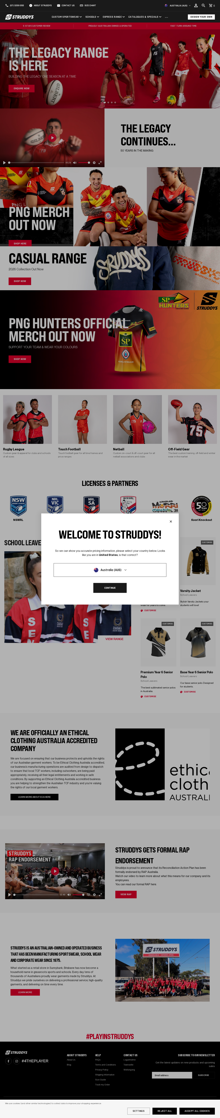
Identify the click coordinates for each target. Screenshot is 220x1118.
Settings (139, 1111)
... (166, 16)
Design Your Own (201, 17)
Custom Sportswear (65, 16)
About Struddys (43, 5)
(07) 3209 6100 (17, 5)
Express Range (112, 16)
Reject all (165, 1111)
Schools (90, 16)
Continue (110, 588)
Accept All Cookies (197, 1111)
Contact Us (68, 5)
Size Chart (90, 5)
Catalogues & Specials (143, 16)
